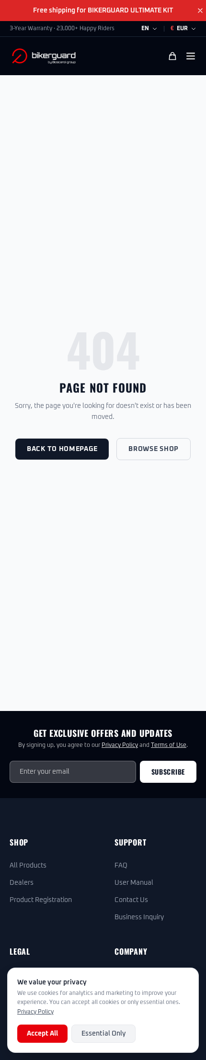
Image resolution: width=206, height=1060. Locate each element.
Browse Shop (153, 449)
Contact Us (131, 900)
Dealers (22, 883)
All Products (28, 865)
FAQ (120, 865)
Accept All (42, 1033)
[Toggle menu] (190, 56)
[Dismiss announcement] (200, 10)
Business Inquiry (139, 917)
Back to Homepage (62, 449)
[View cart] (172, 56)
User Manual (133, 883)
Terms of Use (168, 745)
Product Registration (41, 900)
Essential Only (103, 1033)
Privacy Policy (120, 745)
